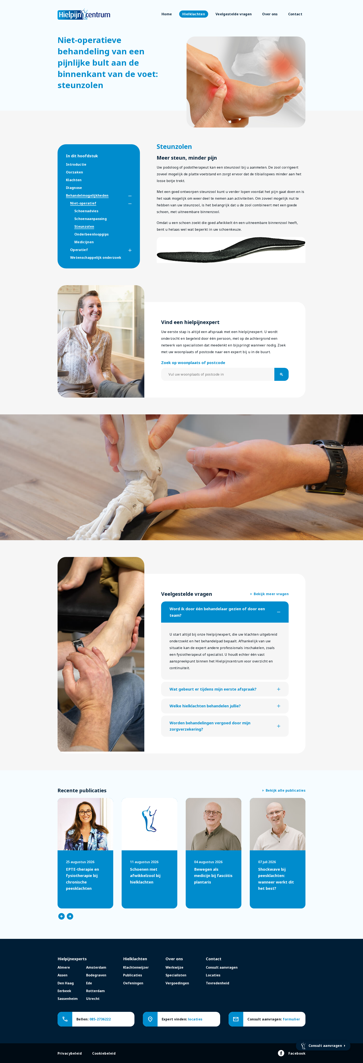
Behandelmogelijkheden (87, 195)
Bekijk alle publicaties (283, 790)
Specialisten (176, 975)
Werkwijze (174, 967)
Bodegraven (96, 975)
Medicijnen (84, 242)
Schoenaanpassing (90, 218)
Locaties (213, 975)
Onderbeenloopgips (91, 234)
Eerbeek (64, 991)
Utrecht (93, 998)
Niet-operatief (83, 203)
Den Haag (66, 983)
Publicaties (132, 975)
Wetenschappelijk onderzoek (95, 257)
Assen (62, 975)
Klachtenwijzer (136, 967)
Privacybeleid (70, 1053)
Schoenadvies (86, 211)
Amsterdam (96, 967)
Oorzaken (74, 172)
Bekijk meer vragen (269, 594)
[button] (126, 196)
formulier (291, 1019)
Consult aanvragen (222, 967)
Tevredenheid (217, 983)
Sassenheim (68, 998)
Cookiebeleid (104, 1053)
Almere (64, 967)
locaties (195, 1019)
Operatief (79, 249)
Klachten (74, 180)
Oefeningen (133, 983)
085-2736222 (100, 1019)
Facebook (296, 1053)
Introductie (76, 164)
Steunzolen (84, 226)
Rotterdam (95, 991)
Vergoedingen (177, 983)
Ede (89, 983)
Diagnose (74, 187)
